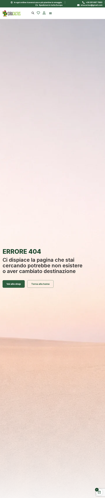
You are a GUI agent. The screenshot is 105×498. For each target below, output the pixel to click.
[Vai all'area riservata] (44, 12)
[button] (50, 13)
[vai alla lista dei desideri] (38, 12)
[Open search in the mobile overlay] (33, 13)
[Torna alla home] (15, 13)
